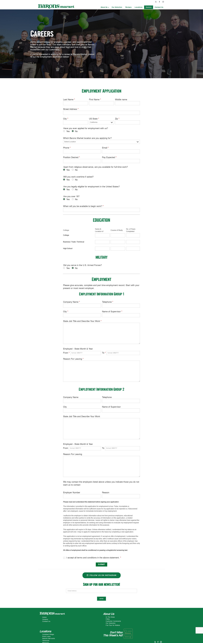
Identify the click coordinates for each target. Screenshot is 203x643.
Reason (105, 493)
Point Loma (46, 636)
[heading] (78, 235)
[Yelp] (155, 642)
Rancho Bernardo (48, 638)
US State (94, 119)
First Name (95, 100)
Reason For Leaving (73, 359)
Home (44, 617)
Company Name (71, 302)
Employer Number (71, 493)
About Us (108, 614)
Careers (45, 619)
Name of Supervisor (112, 312)
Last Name (69, 100)
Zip (117, 119)
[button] (104, 7)
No (76, 131)
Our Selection (111, 623)
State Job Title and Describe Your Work (82, 321)
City (65, 119)
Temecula (45, 640)
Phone (67, 148)
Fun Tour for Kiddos (113, 625)
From (66, 353)
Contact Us (46, 621)
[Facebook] (158, 642)
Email (105, 148)
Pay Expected (109, 158)
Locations (45, 631)
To (104, 353)
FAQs (108, 619)
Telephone (107, 302)
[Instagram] (161, 642)
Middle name (121, 100)
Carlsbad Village (48, 634)
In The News (110, 617)
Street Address (71, 109)
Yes (68, 131)
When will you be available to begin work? (83, 206)
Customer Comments (113, 621)
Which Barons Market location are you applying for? (87, 138)
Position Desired (71, 158)
